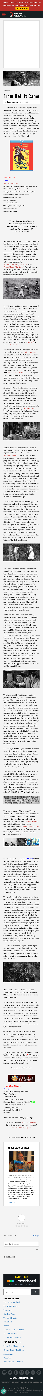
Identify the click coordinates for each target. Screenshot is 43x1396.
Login (37, 1236)
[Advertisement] (21, 44)
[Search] (35, 1292)
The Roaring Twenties (11, 1306)
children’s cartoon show (30, 826)
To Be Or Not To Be (10, 1333)
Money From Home (13, 1346)
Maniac (6, 1325)
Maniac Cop (7, 1310)
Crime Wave (7, 1358)
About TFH (28, 1382)
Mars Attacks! (13, 1361)
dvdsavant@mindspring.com (21, 1127)
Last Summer (8, 1354)
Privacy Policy (17, 1382)
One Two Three (9, 1314)
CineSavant (6, 90)
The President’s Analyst (12, 1337)
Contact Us (37, 1382)
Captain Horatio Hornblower (13, 1350)
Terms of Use (6, 1382)
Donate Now (22, 8)
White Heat (7, 1322)
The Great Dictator (10, 1318)
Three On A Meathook (11, 1302)
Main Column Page (29, 1122)
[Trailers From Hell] (11, 14)
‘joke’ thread (15, 264)
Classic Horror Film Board (13, 267)
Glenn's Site (11, 1203)
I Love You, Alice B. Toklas (13, 1329)
